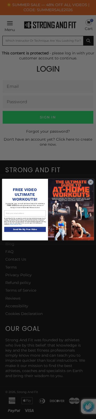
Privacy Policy (13, 224)
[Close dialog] (90, 182)
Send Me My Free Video (25, 229)
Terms (20, 224)
